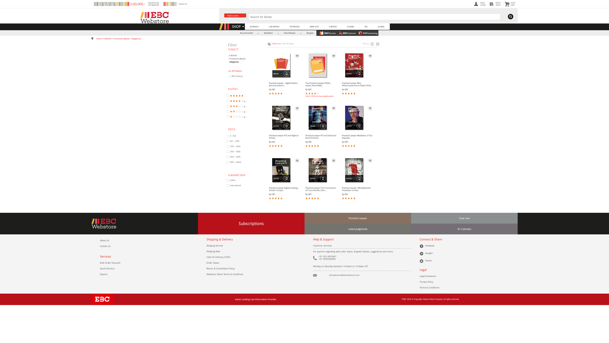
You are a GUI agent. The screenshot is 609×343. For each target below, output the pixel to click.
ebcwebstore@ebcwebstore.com (344, 275)
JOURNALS (254, 27)
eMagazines (136, 39)
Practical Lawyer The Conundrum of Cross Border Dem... (320, 189)
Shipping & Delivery (219, 239)
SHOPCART (513, 4)
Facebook (429, 245)
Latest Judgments (357, 229)
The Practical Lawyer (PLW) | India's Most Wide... (318, 84)
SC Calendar (464, 229)
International (235, 185)
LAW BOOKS (274, 27)
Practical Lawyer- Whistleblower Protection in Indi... (356, 189)
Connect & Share (431, 239)
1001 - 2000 (235, 146)
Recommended (246, 33)
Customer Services (322, 245)
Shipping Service (214, 245)
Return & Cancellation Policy (220, 268)
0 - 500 (233, 136)
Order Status (212, 263)
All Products (237, 71)
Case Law (464, 218)
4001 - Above (235, 162)
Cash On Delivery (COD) (218, 257)
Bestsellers (268, 33)
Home (99, 39)
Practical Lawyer (358, 218)
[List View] (373, 44)
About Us (104, 240)
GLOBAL (381, 27)
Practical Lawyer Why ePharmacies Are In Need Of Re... (357, 84)
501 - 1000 (234, 141)
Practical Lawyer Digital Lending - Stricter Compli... (284, 189)
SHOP (238, 27)
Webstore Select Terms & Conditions (224, 274)
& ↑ (245, 101)
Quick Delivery (107, 268)
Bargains (310, 33)
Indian (232, 180)
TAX (365, 27)
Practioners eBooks (121, 39)
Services (105, 256)
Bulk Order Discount (110, 263)
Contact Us (105, 246)
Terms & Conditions (429, 287)
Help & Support (323, 239)
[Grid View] (379, 44)
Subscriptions (251, 223)
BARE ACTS (314, 27)
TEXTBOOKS (295, 27)
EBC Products (237, 76)
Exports (103, 274)
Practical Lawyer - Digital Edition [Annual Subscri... (283, 84)
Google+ (429, 253)
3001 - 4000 (235, 157)
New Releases (289, 33)
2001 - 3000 (235, 152)
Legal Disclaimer (428, 276)
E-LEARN (350, 27)
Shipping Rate (213, 251)
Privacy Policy (426, 282)
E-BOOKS (333, 27)
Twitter (428, 260)
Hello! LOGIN (483, 4)
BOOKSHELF (498, 4)
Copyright (418, 299)
